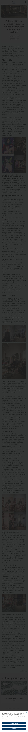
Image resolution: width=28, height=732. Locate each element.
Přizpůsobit (14, 725)
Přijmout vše (14, 728)
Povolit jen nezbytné (14, 723)
